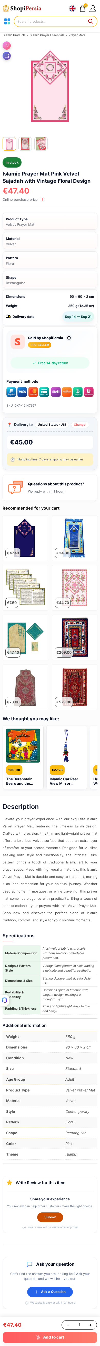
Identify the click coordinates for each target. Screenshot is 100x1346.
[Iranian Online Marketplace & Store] (24, 8)
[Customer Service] (4, 1000)
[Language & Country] (72, 8)
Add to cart (53, 1337)
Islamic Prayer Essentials (46, 35)
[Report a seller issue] (69, 338)
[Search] (91, 21)
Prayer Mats (76, 35)
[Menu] (7, 21)
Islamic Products (14, 35)
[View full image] (50, 86)
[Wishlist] (7, 45)
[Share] (7, 56)
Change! (80, 424)
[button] (92, 8)
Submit (50, 1217)
